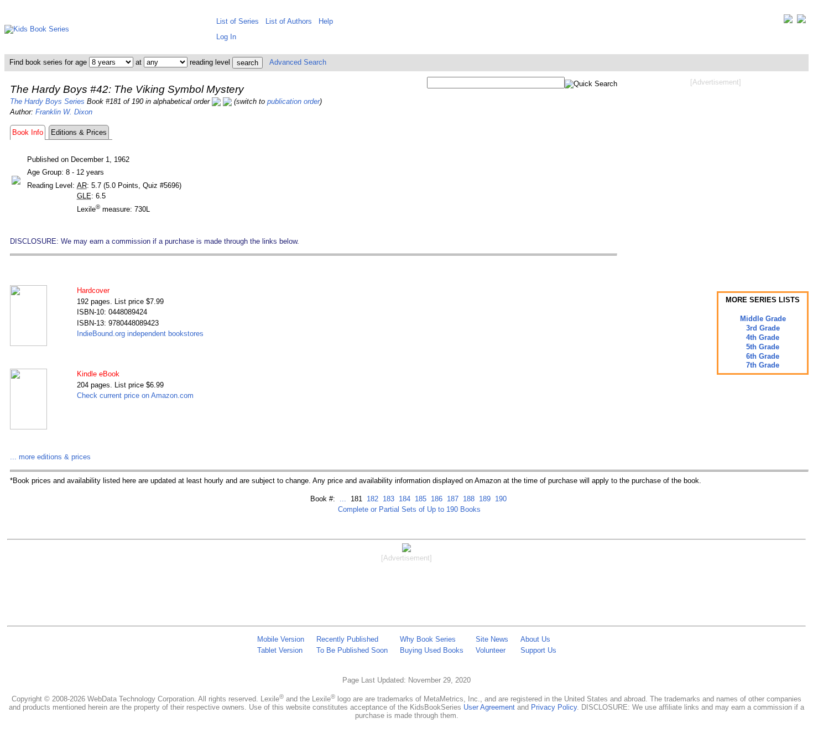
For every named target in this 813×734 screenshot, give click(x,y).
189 (484, 499)
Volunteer (490, 650)
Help (326, 21)
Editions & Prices (79, 132)
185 (419, 499)
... (343, 499)
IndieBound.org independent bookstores (140, 333)
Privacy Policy (554, 707)
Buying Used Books (431, 650)
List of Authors (288, 21)
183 (387, 499)
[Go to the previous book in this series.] (216, 101)
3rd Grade (763, 328)
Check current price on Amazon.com (135, 395)
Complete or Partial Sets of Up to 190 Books (409, 509)
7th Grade (762, 365)
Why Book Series (428, 639)
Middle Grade (763, 318)
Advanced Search (297, 62)
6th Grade (762, 356)
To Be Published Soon (352, 650)
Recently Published (347, 639)
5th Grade (762, 347)
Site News (492, 639)
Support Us (538, 650)
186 (435, 499)
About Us (535, 639)
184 (403, 499)
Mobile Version (280, 639)
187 (451, 499)
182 (371, 499)
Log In (226, 37)
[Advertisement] (716, 175)
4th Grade (762, 337)
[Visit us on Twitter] (788, 21)
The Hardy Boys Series (47, 101)
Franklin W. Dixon (63, 112)
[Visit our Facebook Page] (801, 21)
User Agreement (489, 707)
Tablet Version (280, 650)
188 (468, 499)
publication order (293, 101)
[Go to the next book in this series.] (227, 101)
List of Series (237, 21)
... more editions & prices (50, 457)
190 (500, 499)
